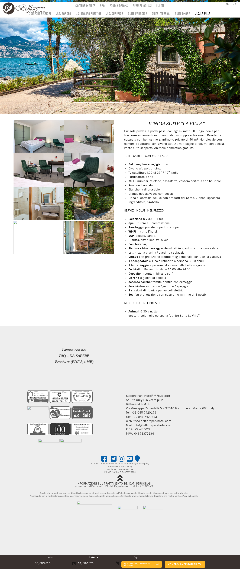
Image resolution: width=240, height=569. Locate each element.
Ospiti (136, 557)
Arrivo (50, 557)
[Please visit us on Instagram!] (121, 459)
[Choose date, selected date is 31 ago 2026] (117, 563)
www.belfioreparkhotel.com (152, 421)
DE (234, 4)
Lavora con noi (74, 349)
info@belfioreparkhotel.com (153, 425)
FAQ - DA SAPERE (74, 355)
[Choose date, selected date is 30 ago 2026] (73, 563)
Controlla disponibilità (185, 564)
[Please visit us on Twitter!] (113, 459)
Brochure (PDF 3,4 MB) (74, 361)
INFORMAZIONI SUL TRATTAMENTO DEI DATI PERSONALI (114, 483)
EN (227, 4)
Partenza (93, 557)
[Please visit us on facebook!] (104, 459)
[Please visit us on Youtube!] (129, 459)
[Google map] (137, 459)
